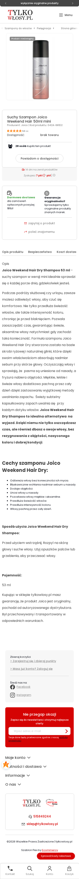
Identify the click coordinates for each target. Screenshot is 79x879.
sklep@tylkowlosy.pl (42, 824)
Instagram (24, 695)
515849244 (42, 816)
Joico (24, 125)
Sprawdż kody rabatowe (56, 856)
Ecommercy (50, 850)
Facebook (23, 687)
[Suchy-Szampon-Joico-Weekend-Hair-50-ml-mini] (39, 69)
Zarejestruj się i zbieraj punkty (34, 661)
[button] (66, 15)
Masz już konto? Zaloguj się (33, 669)
